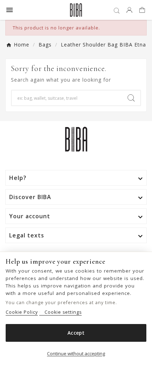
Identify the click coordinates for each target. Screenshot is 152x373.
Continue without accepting (76, 353)
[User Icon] (129, 10)
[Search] (131, 98)
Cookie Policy (22, 312)
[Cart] (143, 10)
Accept (76, 333)
